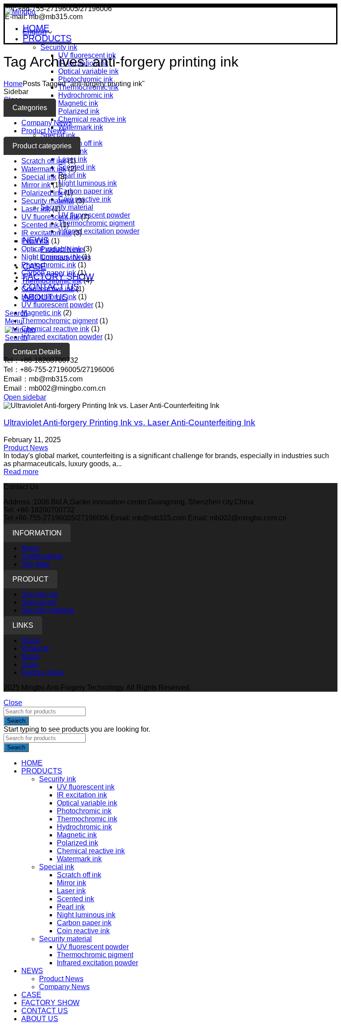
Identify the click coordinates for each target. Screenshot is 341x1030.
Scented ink (76, 167)
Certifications (42, 556)
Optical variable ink (88, 71)
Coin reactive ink (84, 199)
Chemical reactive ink (92, 119)
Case (29, 664)
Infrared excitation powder (98, 231)
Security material (66, 207)
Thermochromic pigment (96, 223)
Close (13, 702)
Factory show (42, 672)
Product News (43, 131)
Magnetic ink (78, 103)
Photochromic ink (85, 79)
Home (13, 83)
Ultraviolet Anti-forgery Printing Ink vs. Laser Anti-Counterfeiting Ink (129, 422)
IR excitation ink (46, 233)
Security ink (58, 47)
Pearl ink (72, 175)
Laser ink (35, 209)
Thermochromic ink (51, 281)
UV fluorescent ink (50, 217)
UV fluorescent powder (94, 215)
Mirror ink (36, 185)
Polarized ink (78, 111)
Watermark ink (80, 127)
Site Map (35, 564)
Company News (46, 123)
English (35, 32)
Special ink (57, 135)
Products (35, 648)
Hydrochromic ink (85, 95)
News (30, 548)
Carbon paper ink (85, 191)
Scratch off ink (80, 143)
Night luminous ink (87, 183)
